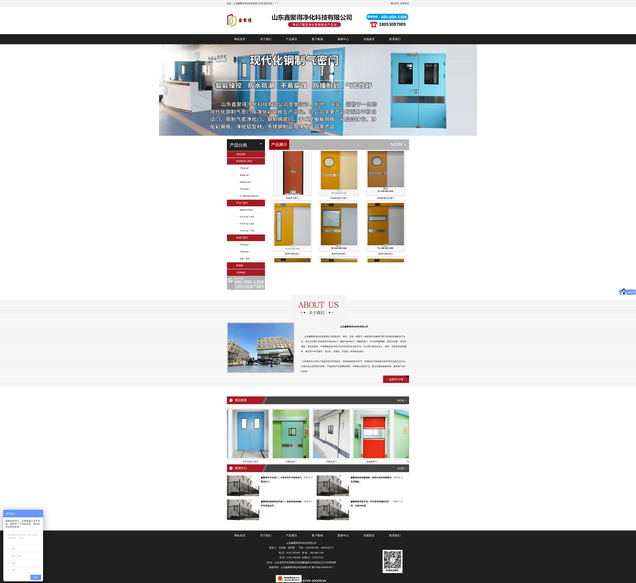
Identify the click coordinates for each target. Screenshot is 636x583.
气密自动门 (245, 168)
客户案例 (317, 39)
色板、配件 (245, 259)
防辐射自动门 (246, 182)
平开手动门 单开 (247, 217)
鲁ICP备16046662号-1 (323, 567)
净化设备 (240, 154)
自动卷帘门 (342, 461)
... (261, 485)
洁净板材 (240, 272)
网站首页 (395, 3)
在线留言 (369, 39)
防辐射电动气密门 (339, 168)
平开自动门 (245, 189)
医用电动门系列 (244, 161)
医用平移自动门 (292, 224)
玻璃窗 (239, 265)
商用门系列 (242, 237)
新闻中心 (343, 39)
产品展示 (291, 39)
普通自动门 (245, 175)
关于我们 (265, 39)
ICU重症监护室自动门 (249, 196)
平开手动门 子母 (247, 231)
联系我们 (404, 3)
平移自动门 (245, 252)
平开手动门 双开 (247, 224)
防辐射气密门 (292, 168)
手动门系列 (242, 203)
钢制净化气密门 (247, 210)
